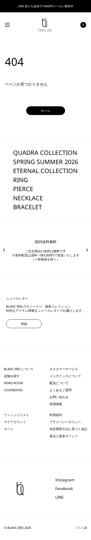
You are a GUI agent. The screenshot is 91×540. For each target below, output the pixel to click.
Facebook (64, 488)
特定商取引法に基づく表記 (68, 429)
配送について (59, 383)
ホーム (45, 110)
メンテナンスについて (65, 376)
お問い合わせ (59, 397)
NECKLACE (28, 198)
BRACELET (27, 207)
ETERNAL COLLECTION (45, 170)
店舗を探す (12, 376)
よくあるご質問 (61, 390)
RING (20, 180)
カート (8, 429)
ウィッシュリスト (16, 415)
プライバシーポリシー (65, 422)
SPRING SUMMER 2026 (45, 162)
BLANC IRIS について (18, 369)
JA (85, 528)
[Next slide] (87, 250)
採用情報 (56, 404)
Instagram (64, 479)
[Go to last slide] (4, 250)
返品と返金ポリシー (64, 436)
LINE (59, 497)
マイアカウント (15, 422)
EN (78, 528)
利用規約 (56, 415)
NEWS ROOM (13, 383)
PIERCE (23, 189)
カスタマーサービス (64, 369)
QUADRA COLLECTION (45, 152)
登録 (24, 324)
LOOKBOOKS (13, 390)
